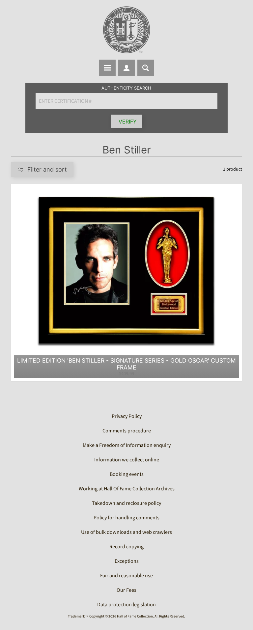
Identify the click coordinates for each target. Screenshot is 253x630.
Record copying (126, 546)
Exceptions (127, 561)
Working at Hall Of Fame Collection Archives (127, 488)
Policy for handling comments (126, 517)
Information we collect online (126, 459)
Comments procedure (126, 430)
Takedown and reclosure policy (126, 503)
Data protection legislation (126, 604)
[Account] (126, 68)
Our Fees (126, 590)
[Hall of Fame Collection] (126, 29)
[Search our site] (145, 68)
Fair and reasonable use (126, 575)
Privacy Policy (127, 416)
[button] (42, 169)
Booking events (127, 474)
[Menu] (107, 68)
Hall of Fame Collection (135, 616)
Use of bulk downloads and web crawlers (126, 532)
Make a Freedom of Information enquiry (127, 445)
